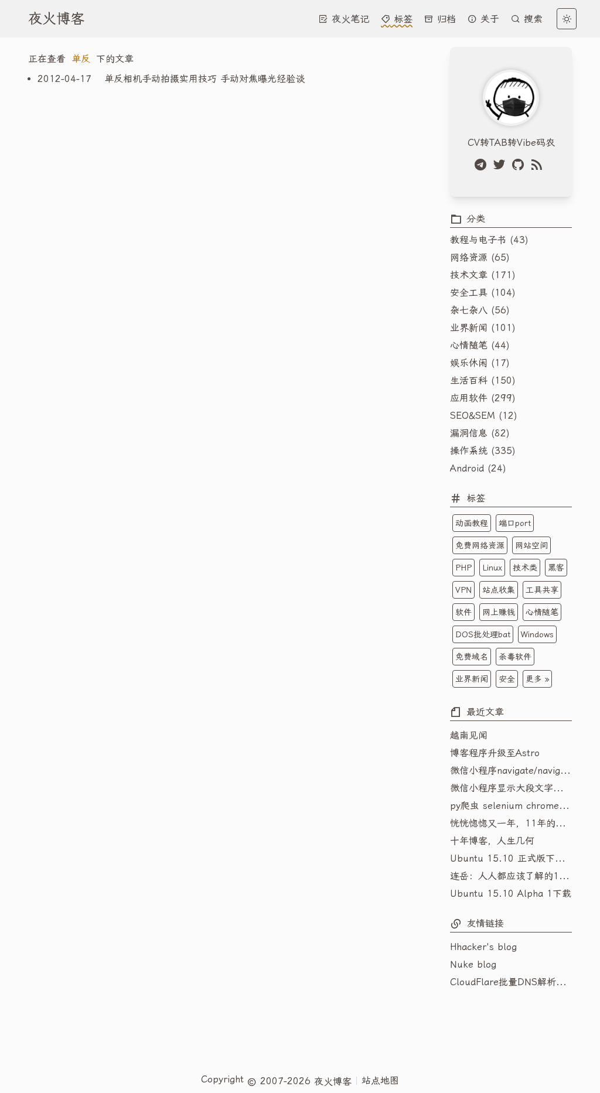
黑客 (556, 567)
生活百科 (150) (483, 380)
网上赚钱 (498, 612)
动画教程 (471, 523)
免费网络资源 (479, 545)
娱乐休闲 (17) (480, 362)
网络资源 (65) (480, 257)
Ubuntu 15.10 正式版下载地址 (511, 858)
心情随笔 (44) (480, 345)
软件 (463, 612)
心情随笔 (542, 612)
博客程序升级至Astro (495, 753)
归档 (445, 19)
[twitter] (501, 164)
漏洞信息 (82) (480, 433)
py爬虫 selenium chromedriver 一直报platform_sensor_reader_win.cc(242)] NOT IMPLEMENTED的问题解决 (511, 805)
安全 (507, 679)
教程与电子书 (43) (489, 239)
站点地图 (380, 1080)
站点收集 (498, 590)
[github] (520, 164)
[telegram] (482, 164)
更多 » (537, 679)
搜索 (531, 19)
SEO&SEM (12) (483, 415)
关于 (488, 19)
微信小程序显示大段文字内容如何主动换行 (511, 788)
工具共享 (542, 590)
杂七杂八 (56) (480, 310)
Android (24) (478, 468)
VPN (463, 590)
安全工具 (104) (483, 292)
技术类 (525, 567)
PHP (463, 567)
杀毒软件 (515, 656)
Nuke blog (473, 964)
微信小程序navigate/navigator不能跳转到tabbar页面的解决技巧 (511, 770)
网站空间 (531, 545)
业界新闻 (471, 679)
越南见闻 (469, 735)
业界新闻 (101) (483, 327)
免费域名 (471, 656)
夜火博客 (56, 19)
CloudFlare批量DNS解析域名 (511, 982)
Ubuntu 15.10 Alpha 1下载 (510, 893)
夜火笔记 (348, 19)
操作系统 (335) (483, 450)
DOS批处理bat (482, 634)
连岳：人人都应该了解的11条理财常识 (511, 876)
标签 (401, 19)
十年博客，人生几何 (492, 840)
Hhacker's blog (483, 946)
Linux (492, 567)
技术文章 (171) (483, 275)
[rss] (539, 164)
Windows (537, 634)
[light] (567, 18)
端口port (515, 523)
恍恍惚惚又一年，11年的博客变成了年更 (511, 823)
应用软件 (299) (483, 398)
